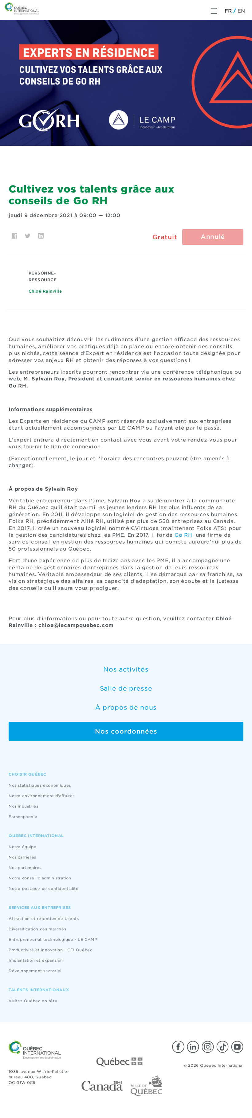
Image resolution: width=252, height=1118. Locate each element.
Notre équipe (22, 846)
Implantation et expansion (36, 960)
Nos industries (23, 806)
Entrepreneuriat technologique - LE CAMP (53, 939)
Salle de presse (126, 688)
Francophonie (23, 816)
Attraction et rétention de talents (44, 918)
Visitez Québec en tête (33, 1001)
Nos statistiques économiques (40, 785)
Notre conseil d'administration (40, 878)
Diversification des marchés (37, 929)
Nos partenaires (25, 867)
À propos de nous (126, 707)
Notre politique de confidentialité (43, 888)
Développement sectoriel (35, 970)
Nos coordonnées (126, 731)
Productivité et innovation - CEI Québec (50, 950)
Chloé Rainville (45, 291)
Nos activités (125, 669)
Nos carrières (22, 857)
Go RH (183, 535)
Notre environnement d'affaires (42, 795)
